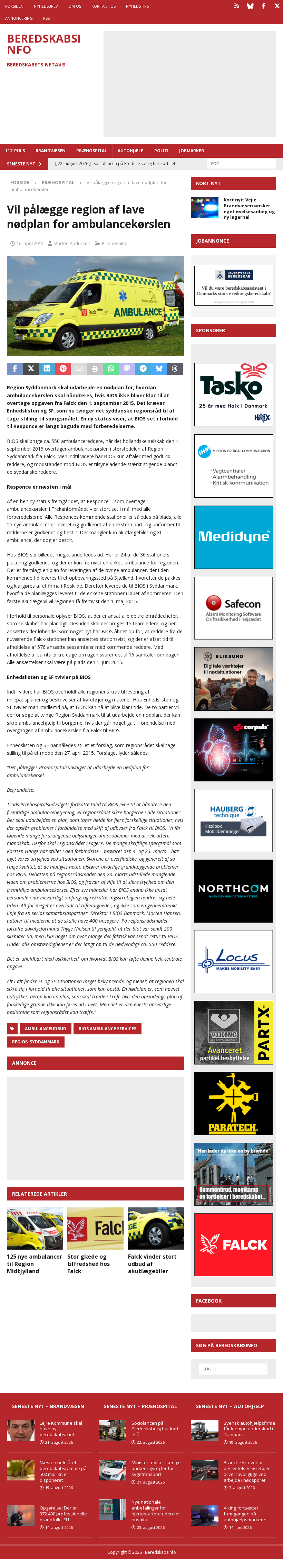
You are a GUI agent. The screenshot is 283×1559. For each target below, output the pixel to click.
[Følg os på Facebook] (263, 6)
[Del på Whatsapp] (111, 369)
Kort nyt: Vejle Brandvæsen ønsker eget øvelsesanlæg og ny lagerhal (249, 208)
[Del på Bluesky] (159, 369)
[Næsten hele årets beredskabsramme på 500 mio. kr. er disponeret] (21, 1470)
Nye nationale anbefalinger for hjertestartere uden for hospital (155, 1511)
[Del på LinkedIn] (47, 369)
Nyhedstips (137, 6)
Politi (161, 151)
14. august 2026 (59, 1527)
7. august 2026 (242, 1487)
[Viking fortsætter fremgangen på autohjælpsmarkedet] (204, 1515)
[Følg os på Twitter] (277, 6)
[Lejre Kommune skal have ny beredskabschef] (21, 1430)
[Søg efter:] (241, 163)
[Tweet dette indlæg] (31, 369)
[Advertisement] (195, 83)
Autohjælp (131, 151)
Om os (74, 6)
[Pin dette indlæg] (63, 369)
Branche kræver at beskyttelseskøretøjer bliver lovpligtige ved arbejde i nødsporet (247, 1471)
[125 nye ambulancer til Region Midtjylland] (35, 1228)
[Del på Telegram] (143, 369)
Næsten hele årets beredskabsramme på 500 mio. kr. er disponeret (63, 1471)
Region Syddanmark (35, 1042)
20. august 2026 (151, 1527)
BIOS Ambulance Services (107, 1029)
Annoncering (19, 18)
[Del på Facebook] (15, 369)
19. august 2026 (59, 1487)
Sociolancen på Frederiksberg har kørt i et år (155, 1429)
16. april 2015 (30, 243)
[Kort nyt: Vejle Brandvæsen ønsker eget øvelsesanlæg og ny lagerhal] (204, 207)
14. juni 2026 (240, 1527)
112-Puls (15, 151)
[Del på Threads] (175, 369)
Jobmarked (191, 151)
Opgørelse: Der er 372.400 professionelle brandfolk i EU (63, 1514)
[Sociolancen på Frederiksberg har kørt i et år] (112, 1430)
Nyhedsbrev (46, 6)
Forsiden (14, 6)
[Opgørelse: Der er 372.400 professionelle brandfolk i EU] (21, 1515)
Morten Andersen (71, 243)
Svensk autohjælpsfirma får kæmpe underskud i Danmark (249, 1429)
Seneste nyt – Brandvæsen (48, 1406)
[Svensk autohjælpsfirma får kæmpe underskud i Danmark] (204, 1430)
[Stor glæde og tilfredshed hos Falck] (95, 1228)
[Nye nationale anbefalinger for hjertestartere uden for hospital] (112, 1509)
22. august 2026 (151, 1442)
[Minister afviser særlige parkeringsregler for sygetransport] (112, 1470)
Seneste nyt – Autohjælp (230, 1406)
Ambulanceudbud (45, 1029)
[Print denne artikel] (95, 369)
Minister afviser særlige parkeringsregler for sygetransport (156, 1468)
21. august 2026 (59, 1442)
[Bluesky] (250, 6)
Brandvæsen (51, 151)
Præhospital (91, 151)
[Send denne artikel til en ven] (79, 369)
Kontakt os (103, 6)
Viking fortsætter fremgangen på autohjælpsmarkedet (246, 1514)
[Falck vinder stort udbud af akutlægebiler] (156, 1228)
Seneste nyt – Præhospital (140, 1406)
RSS (46, 18)
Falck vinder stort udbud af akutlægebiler (152, 1264)
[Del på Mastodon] (127, 369)
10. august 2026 (243, 1442)
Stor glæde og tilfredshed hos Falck (88, 1264)
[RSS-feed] (237, 6)
